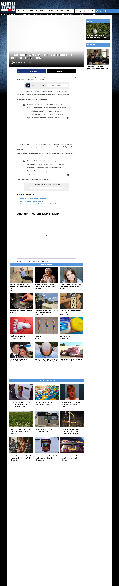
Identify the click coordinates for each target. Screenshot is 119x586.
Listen (31, 11)
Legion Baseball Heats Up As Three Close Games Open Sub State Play (97, 36)
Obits (61, 11)
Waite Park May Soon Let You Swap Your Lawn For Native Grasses (20, 431)
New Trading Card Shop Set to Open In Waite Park (46, 430)
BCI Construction (54, 14)
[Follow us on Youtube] (93, 11)
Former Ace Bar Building (68, 14)
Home (18, 11)
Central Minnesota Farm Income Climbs (31, 201)
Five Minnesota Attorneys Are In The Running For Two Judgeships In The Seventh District (71, 431)
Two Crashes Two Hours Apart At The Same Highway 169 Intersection (46, 458)
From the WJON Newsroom (31, 261)
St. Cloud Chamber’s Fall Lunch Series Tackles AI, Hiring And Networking (21, 458)
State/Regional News (43, 261)
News (41, 11)
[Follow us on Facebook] (85, 11)
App (36, 11)
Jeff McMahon (17, 62)
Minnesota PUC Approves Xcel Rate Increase (33, 198)
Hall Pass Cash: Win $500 (24, 14)
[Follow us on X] (89, 11)
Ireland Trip (12, 14)
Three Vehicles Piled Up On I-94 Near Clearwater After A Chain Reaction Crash (20, 404)
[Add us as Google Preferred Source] (81, 11)
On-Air (25, 11)
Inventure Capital (81, 14)
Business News (49, 11)
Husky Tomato (92, 14)
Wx (57, 11)
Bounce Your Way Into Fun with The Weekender (45, 403)
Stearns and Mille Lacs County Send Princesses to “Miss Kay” (38, 204)
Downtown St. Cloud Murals (40, 14)
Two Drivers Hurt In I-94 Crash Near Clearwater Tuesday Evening (72, 458)
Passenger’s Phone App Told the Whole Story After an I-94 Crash (71, 405)
